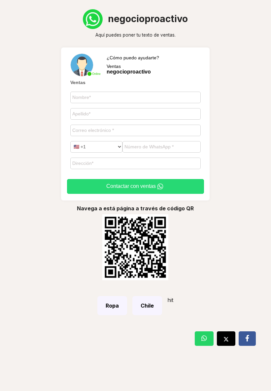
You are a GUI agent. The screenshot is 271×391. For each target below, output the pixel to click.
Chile (147, 305)
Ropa (112, 305)
